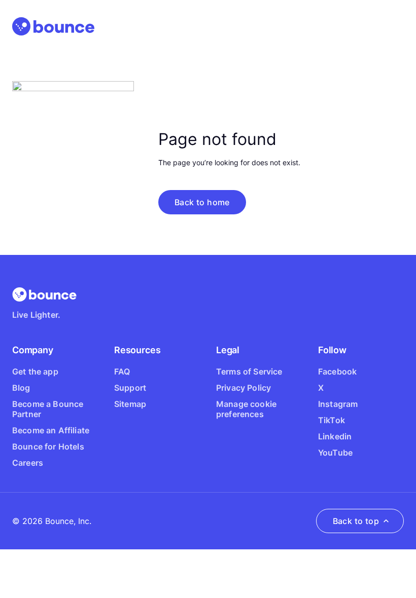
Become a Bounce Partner (47, 409)
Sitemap (130, 404)
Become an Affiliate (50, 430)
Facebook (337, 371)
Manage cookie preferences (246, 409)
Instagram (338, 404)
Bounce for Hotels (48, 446)
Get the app (35, 371)
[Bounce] (53, 26)
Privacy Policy (243, 388)
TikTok (331, 420)
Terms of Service (249, 371)
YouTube (335, 452)
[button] (202, 202)
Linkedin (335, 436)
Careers (27, 463)
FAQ (122, 371)
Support (130, 388)
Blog (21, 388)
